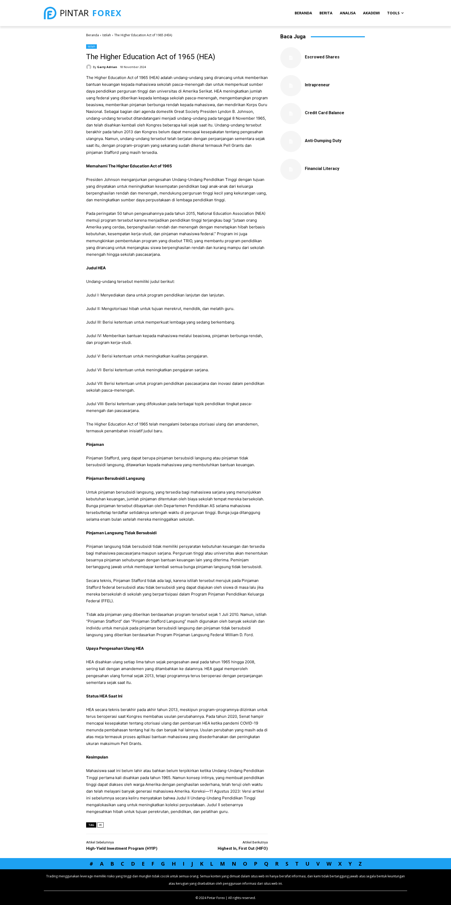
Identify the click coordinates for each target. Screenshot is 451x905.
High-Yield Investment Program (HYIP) (121, 848)
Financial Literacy (322, 168)
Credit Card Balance (324, 112)
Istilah (106, 35)
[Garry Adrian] (89, 67)
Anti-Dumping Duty (323, 140)
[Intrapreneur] (290, 85)
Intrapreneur (317, 84)
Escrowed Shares (322, 56)
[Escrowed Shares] (290, 57)
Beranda (92, 35)
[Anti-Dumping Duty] (290, 141)
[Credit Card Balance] (290, 113)
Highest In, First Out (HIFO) (243, 848)
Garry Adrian (107, 67)
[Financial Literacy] (290, 169)
